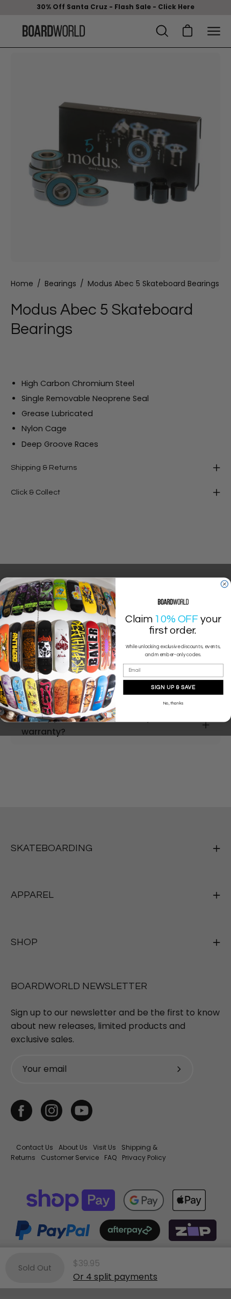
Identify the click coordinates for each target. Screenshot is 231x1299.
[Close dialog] (224, 583)
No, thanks (173, 703)
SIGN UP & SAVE (173, 687)
